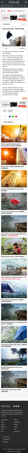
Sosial (2, 424)
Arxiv (2, 431)
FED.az (4, 57)
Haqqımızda (17, 431)
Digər (2, 429)
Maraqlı (16, 424)
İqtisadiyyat (16, 422)
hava (4, 111)
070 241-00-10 (6, 437)
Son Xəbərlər (4, 420)
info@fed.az (5, 441)
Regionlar (3, 427)
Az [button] (25, 6)
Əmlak (15, 427)
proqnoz (10, 111)
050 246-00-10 (6, 439)
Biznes (2, 422)
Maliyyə (16, 420)
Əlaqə (15, 429)
